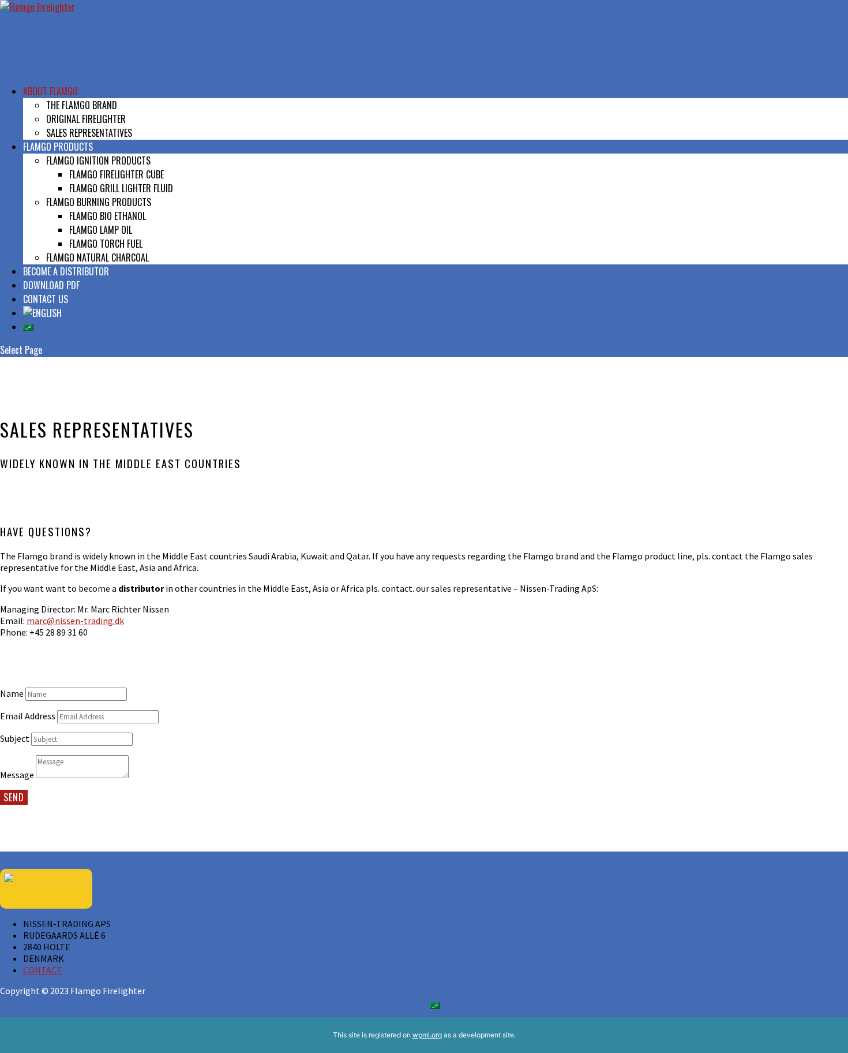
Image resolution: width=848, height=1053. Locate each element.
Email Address (27, 716)
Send (13, 797)
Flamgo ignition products (98, 160)
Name (12, 693)
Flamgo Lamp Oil (100, 230)
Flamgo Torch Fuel (105, 244)
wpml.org (427, 1034)
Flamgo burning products (98, 202)
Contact (42, 970)
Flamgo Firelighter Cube (116, 174)
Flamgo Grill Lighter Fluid (121, 188)
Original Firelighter (86, 119)
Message (17, 775)
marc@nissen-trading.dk (75, 620)
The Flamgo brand (81, 105)
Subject (14, 738)
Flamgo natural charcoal (97, 257)
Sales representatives (89, 133)
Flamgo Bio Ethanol (107, 216)
